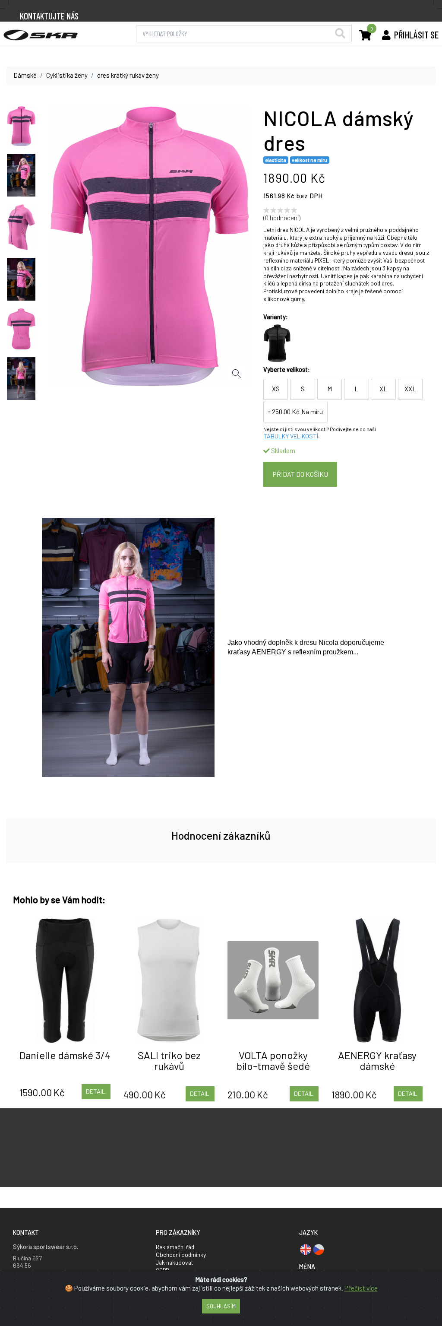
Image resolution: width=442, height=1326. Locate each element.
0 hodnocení (282, 218)
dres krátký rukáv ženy (128, 75)
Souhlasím (221, 1306)
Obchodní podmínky (181, 1254)
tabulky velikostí (290, 436)
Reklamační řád (175, 1246)
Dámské (25, 75)
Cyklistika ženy (67, 75)
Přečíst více (361, 1288)
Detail (95, 1091)
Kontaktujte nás (49, 15)
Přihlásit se (416, 34)
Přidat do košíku (300, 474)
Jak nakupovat (174, 1262)
